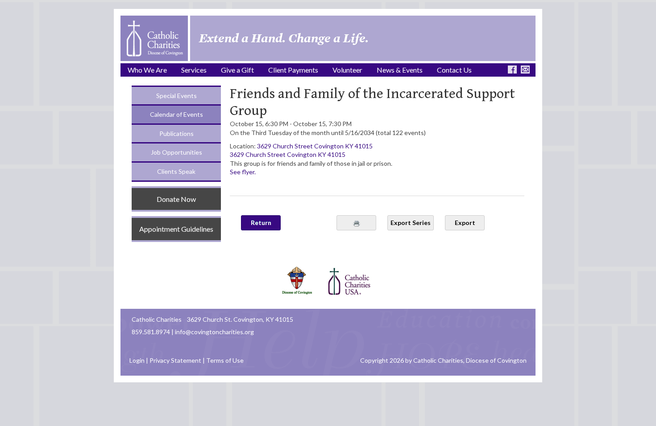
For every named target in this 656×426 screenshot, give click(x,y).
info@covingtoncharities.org (214, 332)
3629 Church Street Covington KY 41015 (315, 146)
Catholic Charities (157, 319)
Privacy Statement (175, 360)
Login (137, 360)
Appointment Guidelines (176, 229)
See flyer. (243, 172)
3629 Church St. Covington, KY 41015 (240, 319)
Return (261, 222)
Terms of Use (225, 360)
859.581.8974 (151, 332)
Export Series (410, 222)
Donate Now (176, 199)
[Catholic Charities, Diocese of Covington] (154, 37)
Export (465, 222)
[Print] (356, 222)
